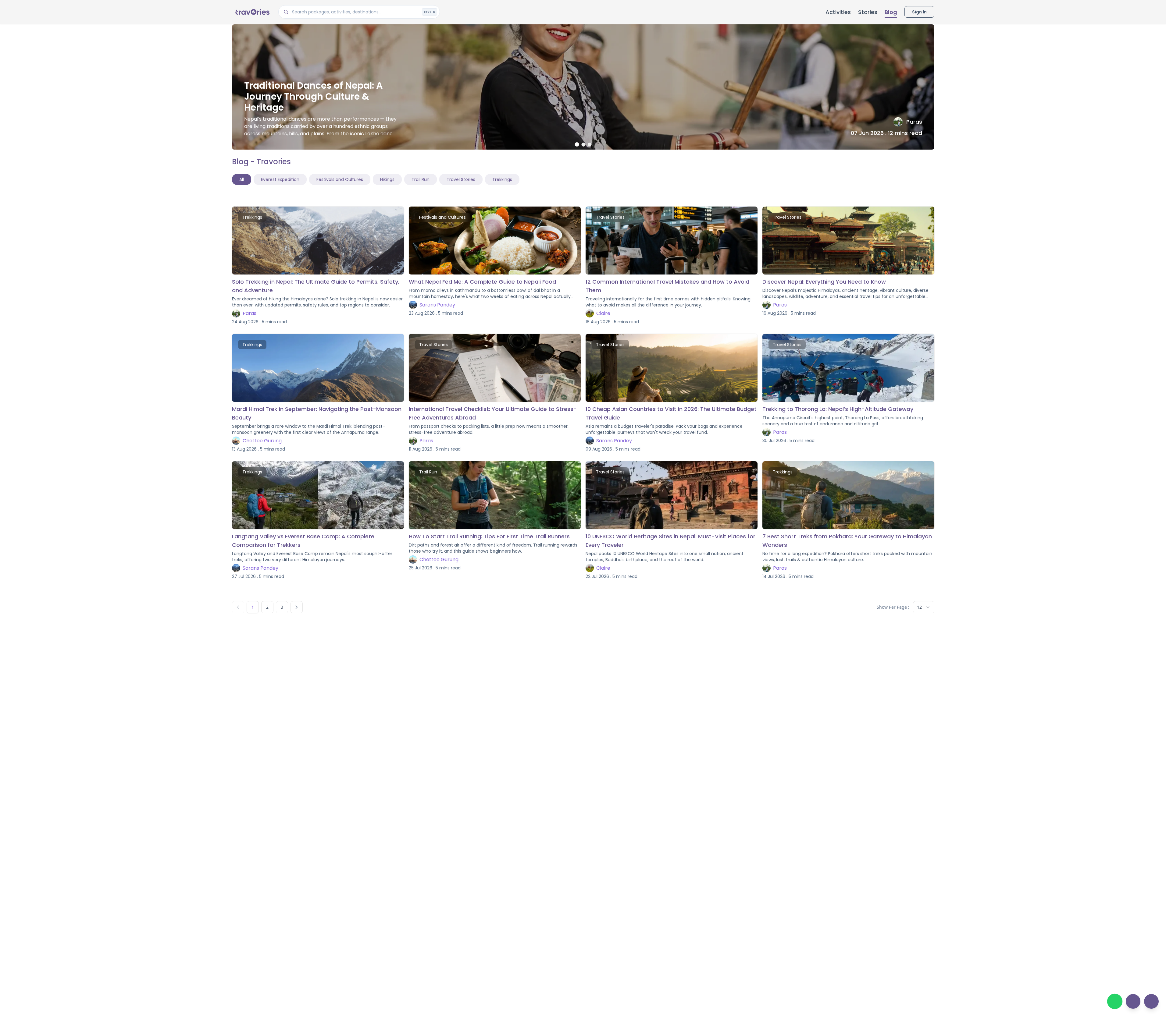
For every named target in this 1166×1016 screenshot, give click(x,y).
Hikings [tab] (387, 179)
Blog (891, 12)
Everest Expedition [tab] (280, 179)
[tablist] (375, 179)
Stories (867, 12)
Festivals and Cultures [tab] (339, 179)
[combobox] (923, 607)
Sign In (919, 12)
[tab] (577, 144)
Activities (838, 12)
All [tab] (241, 179)
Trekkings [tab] (502, 179)
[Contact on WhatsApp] (1114, 1001)
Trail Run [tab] (421, 179)
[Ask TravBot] (1151, 1001)
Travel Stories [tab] (461, 179)
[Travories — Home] (251, 12)
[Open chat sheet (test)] (1133, 1001)
